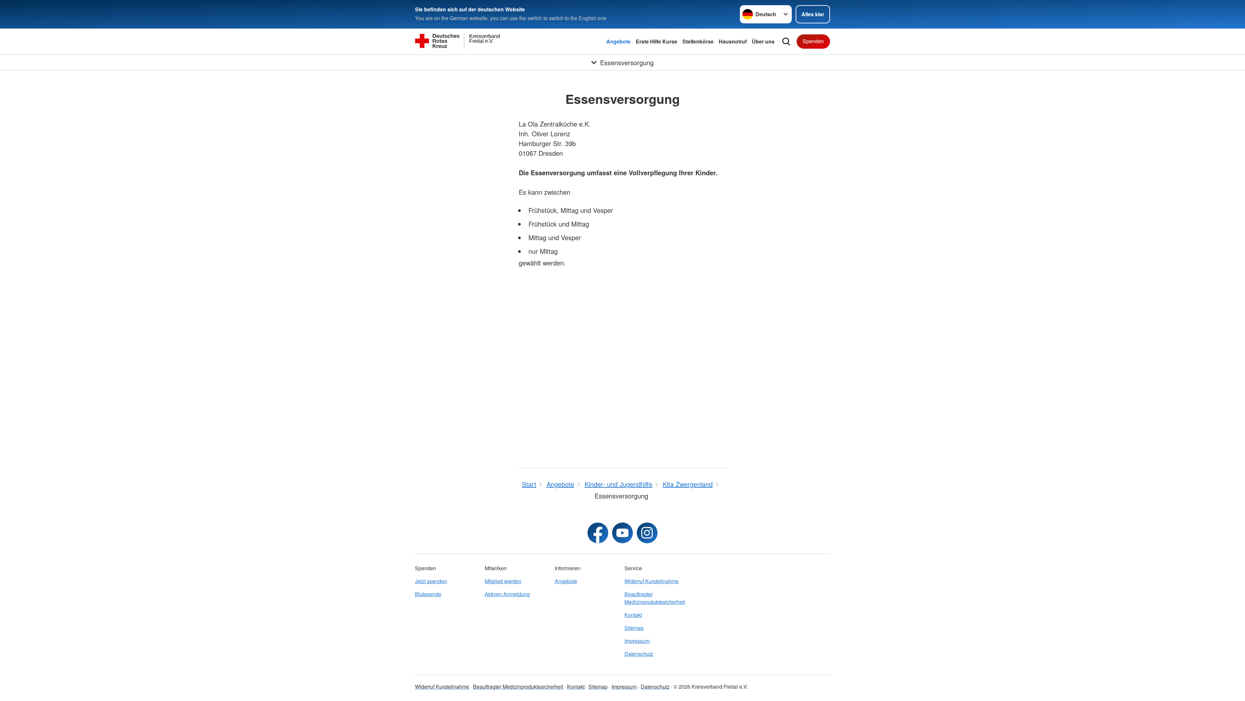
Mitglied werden (503, 581)
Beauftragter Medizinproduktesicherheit (654, 598)
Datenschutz (638, 654)
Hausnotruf (733, 41)
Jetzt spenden (431, 581)
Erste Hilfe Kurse (656, 41)
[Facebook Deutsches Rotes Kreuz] (597, 533)
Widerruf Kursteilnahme (651, 581)
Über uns (763, 41)
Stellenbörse (698, 41)
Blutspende (428, 594)
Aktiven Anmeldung (507, 594)
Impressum (637, 641)
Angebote (618, 41)
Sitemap (634, 628)
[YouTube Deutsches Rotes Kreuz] (622, 533)
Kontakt (633, 615)
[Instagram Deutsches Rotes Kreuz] (647, 533)
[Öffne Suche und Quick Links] (786, 41)
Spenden (813, 41)
